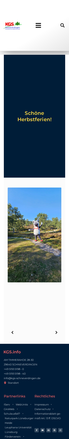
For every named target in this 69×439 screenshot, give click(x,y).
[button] (62, 25)
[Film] (48, 430)
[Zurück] (22, 332)
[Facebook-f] (36, 430)
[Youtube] (42, 430)
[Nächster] (46, 332)
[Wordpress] (54, 430)
